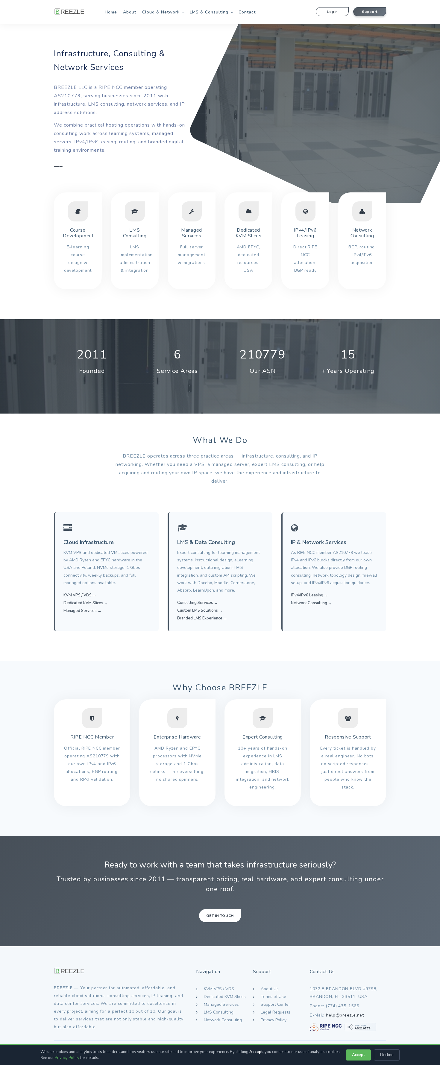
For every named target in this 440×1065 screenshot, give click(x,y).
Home (111, 12)
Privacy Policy (67, 1058)
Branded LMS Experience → (202, 618)
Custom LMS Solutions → (200, 610)
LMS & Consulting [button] (209, 12)
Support (369, 11)
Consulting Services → (197, 602)
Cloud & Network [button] (161, 12)
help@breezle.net (345, 1015)
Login (332, 11)
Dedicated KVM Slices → (85, 603)
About (129, 12)
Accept (358, 1055)
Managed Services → (82, 610)
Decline (386, 1055)
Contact (247, 12)
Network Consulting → (311, 603)
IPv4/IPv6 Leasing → (309, 595)
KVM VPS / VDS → (79, 595)
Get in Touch (220, 915)
